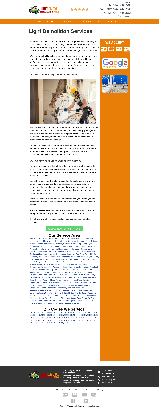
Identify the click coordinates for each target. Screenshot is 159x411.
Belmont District (71, 277)
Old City (91, 298)
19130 (66, 315)
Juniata (32, 249)
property (55, 47)
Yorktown (75, 262)
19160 (95, 320)
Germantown (55, 257)
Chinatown (51, 303)
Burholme (91, 249)
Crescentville (69, 249)
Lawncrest (91, 246)
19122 (43, 318)
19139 (83, 312)
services (34, 222)
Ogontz (46, 254)
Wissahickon (45, 259)
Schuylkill (73, 285)
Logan (63, 254)
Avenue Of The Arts (72, 303)
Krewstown (72, 241)
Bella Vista (82, 296)
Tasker (65, 285)
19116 (72, 318)
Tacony (84, 244)
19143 (60, 312)
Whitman (51, 285)
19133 (49, 315)
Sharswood (53, 264)
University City (51, 270)
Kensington (59, 251)
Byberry (94, 241)
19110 (32, 320)
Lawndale (83, 246)
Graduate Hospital (75, 283)
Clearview (44, 283)
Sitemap (100, 390)
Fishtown (77, 251)
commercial (69, 148)
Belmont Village (58, 277)
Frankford (50, 249)
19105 (60, 320)
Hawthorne (40, 293)
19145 (49, 312)
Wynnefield (57, 267)
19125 (95, 315)
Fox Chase (59, 249)
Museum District (36, 301)
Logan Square (81, 301)
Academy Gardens (63, 244)
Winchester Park (36, 238)
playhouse (34, 154)
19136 (32, 315)
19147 (37, 312)
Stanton (33, 264)
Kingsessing (34, 283)
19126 (89, 315)
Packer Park (86, 288)
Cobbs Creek (68, 267)
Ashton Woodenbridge (46, 244)
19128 (78, 315)
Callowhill (60, 303)
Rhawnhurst (34, 246)
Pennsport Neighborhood (56, 288)
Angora (64, 283)
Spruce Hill (61, 270)
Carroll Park (46, 277)
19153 (43, 323)
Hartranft (74, 264)
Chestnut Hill (84, 257)
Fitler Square (55, 298)
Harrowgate (69, 251)
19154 (37, 323)
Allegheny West (42, 262)
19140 (78, 312)
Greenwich (59, 293)
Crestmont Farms (83, 241)
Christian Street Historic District (65, 296)
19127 (83, 315)
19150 (60, 323)
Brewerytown (35, 267)
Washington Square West (39, 298)
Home (39, 21)
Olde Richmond (36, 251)
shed (45, 41)
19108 (43, 320)
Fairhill (32, 262)
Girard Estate (69, 293)
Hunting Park (84, 259)
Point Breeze (41, 288)
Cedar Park (89, 275)
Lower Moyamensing (69, 290)
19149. (66, 323)
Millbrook (63, 241)
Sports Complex (84, 285)
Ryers (90, 244)
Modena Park (54, 241)
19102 (77, 320)
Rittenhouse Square (68, 298)
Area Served (114, 21)
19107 (49, 320)
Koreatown (71, 254)
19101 (83, 320)
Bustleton (33, 244)
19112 (89, 318)
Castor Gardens (81, 249)
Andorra (62, 259)
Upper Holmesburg (50, 238)
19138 (89, 312)
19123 (37, 318)
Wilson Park (42, 285)
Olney (40, 254)
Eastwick (86, 280)
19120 (55, 318)
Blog (99, 21)
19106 (55, 320)
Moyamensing (43, 290)
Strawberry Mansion (87, 262)
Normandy (34, 241)
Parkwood (89, 238)
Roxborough (34, 259)
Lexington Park (72, 246)
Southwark (87, 283)
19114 (83, 318)
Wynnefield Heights (81, 267)
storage (92, 172)
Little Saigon (83, 290)
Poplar (60, 264)
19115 (77, 318)
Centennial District (77, 275)
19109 (37, 320)
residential (79, 127)
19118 (66, 318)
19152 (49, 323)
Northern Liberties (56, 262)
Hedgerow (66, 280)
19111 (94, 318)
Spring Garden (42, 264)
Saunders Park (82, 270)
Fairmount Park (46, 267)
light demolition (73, 134)
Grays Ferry (49, 293)
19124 (32, 318)
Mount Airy (75, 257)
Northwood (55, 246)
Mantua (91, 272)
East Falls (55, 259)
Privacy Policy (61, 390)
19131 (60, 315)
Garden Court (58, 275)
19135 (37, 315)
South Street (92, 296)
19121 (49, 318)
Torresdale (63, 238)
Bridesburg (86, 251)
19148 (32, 312)
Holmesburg (41, 249)
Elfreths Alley (41, 303)
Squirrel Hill (71, 270)
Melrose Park (55, 254)
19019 (89, 320)
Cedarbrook (65, 257)
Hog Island (82, 277)
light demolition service (74, 166)
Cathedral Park (35, 277)
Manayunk (94, 257)
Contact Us (86, 21)
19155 (32, 323)
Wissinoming (76, 244)
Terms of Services (76, 390)
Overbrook (75, 272)
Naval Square (70, 301)
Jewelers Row (58, 301)
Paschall (46, 280)
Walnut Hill (40, 270)
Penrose (38, 280)
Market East (47, 301)
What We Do (69, 21)
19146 (43, 312)
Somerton (71, 238)
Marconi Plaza (54, 290)
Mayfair (63, 246)
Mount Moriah (55, 280)
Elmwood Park (76, 280)
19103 (72, 320)
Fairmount (67, 262)
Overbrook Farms (50, 272)
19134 (43, 315)
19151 (55, 323)
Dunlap (67, 275)
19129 (72, 315)
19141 (72, 312)
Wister (40, 257)
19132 (55, 315)
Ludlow (67, 264)
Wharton (59, 285)
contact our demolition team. (72, 213)
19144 (55, 312)
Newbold (33, 290)
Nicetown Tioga (72, 259)
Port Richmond (48, 251)
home (32, 44)
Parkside (39, 272)
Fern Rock (80, 254)
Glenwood (94, 259)
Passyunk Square (74, 288)
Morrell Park (43, 241)
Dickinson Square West (43, 296)
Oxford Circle (45, 246)
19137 (95, 312)
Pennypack (80, 238)
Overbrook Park (64, 272)
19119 (60, 318)
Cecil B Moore (83, 264)
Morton (46, 257)
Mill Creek (83, 272)
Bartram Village (55, 283)
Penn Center (82, 298)
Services (51, 21)
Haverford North (36, 275)
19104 (66, 320)
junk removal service (59, 219)
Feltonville (89, 254)
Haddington (47, 275)
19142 (66, 312)
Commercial (35, 166)
